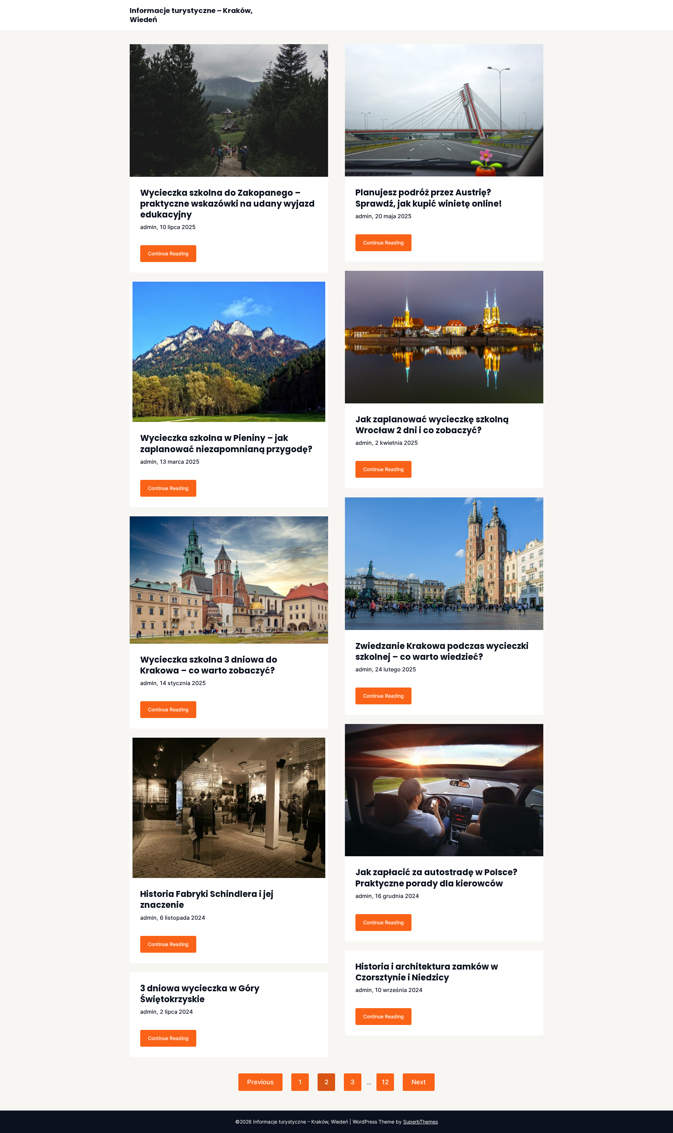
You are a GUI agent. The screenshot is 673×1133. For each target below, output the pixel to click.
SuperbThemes (420, 1122)
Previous (260, 1082)
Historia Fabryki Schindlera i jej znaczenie (206, 899)
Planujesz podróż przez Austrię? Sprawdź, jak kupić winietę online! (428, 198)
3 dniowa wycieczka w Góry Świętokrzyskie (199, 994)
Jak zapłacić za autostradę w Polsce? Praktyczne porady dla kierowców (436, 877)
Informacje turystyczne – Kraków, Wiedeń (191, 15)
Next (419, 1082)
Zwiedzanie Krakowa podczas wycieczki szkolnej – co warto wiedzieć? (442, 651)
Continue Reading (168, 253)
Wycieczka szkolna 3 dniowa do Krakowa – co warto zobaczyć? (208, 665)
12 (385, 1082)
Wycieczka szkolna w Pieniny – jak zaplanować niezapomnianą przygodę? (226, 443)
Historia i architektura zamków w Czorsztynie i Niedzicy (426, 972)
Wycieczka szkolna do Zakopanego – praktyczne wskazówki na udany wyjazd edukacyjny (227, 203)
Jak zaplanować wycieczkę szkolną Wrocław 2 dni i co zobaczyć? (432, 425)
